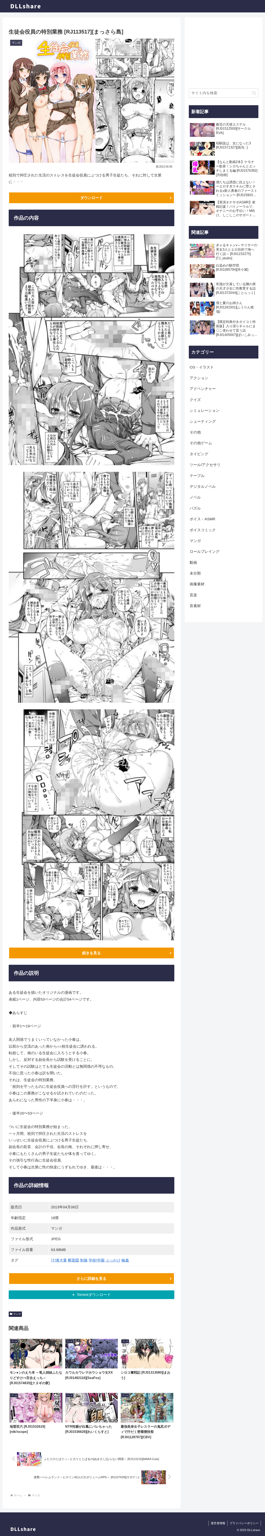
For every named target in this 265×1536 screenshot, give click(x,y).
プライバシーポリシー (244, 1523)
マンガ (17, 1314)
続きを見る (91, 953)
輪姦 (125, 1260)
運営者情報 (218, 1523)
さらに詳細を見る (91, 1278)
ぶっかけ (113, 1260)
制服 (84, 1260)
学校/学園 (97, 1260)
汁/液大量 (59, 1260)
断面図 (73, 1260)
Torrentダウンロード (94, 1295)
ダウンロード (91, 198)
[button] (254, 93)
